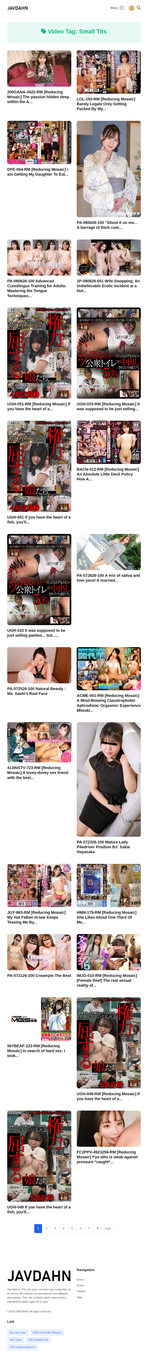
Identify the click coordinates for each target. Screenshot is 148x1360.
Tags (79, 1297)
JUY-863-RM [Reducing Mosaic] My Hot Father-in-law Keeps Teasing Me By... (36, 917)
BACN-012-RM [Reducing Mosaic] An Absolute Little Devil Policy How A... (108, 474)
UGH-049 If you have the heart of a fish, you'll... (39, 1209)
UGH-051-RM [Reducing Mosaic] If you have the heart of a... (38, 406)
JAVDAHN (22, 1311)
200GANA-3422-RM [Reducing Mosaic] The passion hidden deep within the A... (38, 97)
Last (108, 1228)
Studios (81, 1291)
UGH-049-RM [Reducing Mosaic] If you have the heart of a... (108, 1096)
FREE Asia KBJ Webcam (47, 1332)
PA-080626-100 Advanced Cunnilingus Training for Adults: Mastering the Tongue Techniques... (36, 288)
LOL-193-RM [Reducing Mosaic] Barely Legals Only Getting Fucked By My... (106, 104)
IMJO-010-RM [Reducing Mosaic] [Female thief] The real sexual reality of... (107, 980)
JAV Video (15, 1339)
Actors (80, 1285)
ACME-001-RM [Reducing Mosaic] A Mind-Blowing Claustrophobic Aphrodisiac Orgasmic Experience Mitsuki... (109, 703)
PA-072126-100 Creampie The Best (39, 975)
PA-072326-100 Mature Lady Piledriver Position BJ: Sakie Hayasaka (103, 847)
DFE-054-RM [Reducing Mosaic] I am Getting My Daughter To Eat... (37, 172)
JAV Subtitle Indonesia (22, 1347)
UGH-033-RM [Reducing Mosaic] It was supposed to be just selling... (108, 406)
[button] (138, 8)
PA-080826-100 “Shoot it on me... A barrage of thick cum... (107, 225)
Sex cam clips (18, 1332)
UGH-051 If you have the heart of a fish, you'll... (39, 519)
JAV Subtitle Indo (38, 1339)
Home (80, 1279)
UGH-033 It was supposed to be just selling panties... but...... (36, 633)
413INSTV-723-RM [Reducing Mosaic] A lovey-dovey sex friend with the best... (37, 772)
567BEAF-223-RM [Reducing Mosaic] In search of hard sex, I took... (36, 1051)
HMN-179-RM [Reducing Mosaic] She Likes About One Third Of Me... (106, 917)
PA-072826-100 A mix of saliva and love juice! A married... (108, 578)
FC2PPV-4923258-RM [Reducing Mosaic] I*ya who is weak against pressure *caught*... (107, 1157)
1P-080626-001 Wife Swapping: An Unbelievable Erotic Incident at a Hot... (108, 286)
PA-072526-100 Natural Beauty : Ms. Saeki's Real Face (36, 691)
